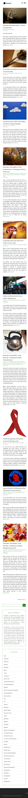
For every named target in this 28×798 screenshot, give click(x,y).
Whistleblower (7, 781)
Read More (20, 97)
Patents (12, 174)
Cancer (5, 673)
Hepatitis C (22, 173)
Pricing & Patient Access (17, 174)
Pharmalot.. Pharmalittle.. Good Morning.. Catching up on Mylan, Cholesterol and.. (12, 357)
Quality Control (5, 364)
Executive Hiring (12, 125)
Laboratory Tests (7, 713)
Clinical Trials (14, 173)
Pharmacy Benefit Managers (17, 492)
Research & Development (18, 244)
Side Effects (6, 773)
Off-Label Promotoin (8, 735)
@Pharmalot (10, 643)
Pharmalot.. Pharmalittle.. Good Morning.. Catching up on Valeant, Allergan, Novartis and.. (13, 546)
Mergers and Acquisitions (7, 174)
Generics (19, 173)
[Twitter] (27, 793)
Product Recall (23, 362)
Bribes (5, 670)
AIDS (10, 173)
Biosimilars (15, 361)
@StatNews (17, 643)
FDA (13, 73)
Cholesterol (18, 361)
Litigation (16, 73)
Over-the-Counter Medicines (10, 738)
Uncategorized (12, 29)
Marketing (6, 724)
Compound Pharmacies (9, 681)
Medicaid (6, 727)
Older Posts (21, 599)
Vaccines (4, 175)
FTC (5, 701)
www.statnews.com (15, 622)
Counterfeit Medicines (8, 684)
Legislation (6, 718)
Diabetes (11, 73)
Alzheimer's (6, 658)
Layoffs (25, 173)
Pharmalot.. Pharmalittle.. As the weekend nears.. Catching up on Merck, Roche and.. (14, 169)
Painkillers (6, 741)
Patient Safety (20, 73)
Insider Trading (7, 710)
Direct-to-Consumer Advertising (11, 690)
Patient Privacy (7, 747)
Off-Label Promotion (8, 733)
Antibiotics (11, 361)
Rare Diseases (7, 764)
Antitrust (6, 664)
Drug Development (17, 549)
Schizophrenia (7, 770)
